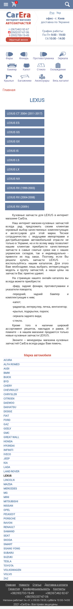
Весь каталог (61, 80)
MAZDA (8, 484)
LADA (7, 467)
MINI (6, 497)
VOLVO (8, 574)
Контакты (59, 589)
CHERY (8, 385)
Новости (24, 584)
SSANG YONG (12, 548)
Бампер (12, 69)
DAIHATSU (10, 407)
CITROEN (9, 398)
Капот (26, 69)
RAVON (8, 522)
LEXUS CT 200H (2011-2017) (24, 113)
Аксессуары (42, 80)
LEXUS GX (13, 141)
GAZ (6, 424)
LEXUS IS (13, 151)
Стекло (41, 69)
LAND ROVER (11, 471)
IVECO (7, 454)
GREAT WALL (11, 437)
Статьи (37, 584)
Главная (9, 90)
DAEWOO (9, 403)
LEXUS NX (13, 178)
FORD (7, 420)
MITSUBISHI (11, 501)
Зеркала (63, 58)
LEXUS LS (13, 160)
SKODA (8, 540)
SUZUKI (8, 557)
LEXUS (8, 475)
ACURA (8, 360)
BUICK (7, 377)
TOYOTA (8, 565)
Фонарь (24, 58)
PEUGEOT (9, 514)
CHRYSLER (10, 394)
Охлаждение (58, 69)
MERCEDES (10, 488)
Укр (58, 13)
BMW (7, 373)
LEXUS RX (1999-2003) (21, 188)
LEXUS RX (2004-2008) (21, 197)
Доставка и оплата (56, 584)
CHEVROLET (11, 390)
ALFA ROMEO (12, 364)
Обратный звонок (18, 39)
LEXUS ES (13, 123)
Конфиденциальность (36, 589)
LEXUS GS (13, 132)
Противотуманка (43, 58)
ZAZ (6, 578)
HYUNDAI (9, 445)
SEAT (7, 535)
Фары (9, 58)
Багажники (24, 80)
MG (6, 492)
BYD (6, 381)
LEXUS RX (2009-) (18, 206)
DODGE (8, 411)
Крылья (9, 80)
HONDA (8, 441)
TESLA (7, 561)
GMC (6, 432)
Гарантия (14, 589)
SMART (8, 544)
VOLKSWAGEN (12, 570)
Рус (52, 13)
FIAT (6, 415)
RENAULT (9, 527)
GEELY (7, 428)
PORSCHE (10, 518)
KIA (6, 462)
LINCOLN (9, 480)
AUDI (6, 368)
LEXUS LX (13, 169)
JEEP (7, 458)
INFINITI (8, 450)
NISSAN (8, 505)
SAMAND (9, 531)
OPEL (7, 510)
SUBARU (9, 552)
